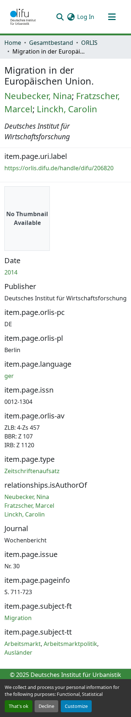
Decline (46, 706)
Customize (76, 706)
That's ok (18, 706)
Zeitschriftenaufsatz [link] (32, 471)
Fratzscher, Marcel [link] (29, 506)
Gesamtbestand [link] (51, 43)
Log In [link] (85, 17)
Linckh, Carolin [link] (67, 109)
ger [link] (9, 376)
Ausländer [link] (18, 652)
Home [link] (12, 43)
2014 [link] (10, 272)
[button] (23, 17)
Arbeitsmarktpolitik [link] (70, 644)
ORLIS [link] (89, 43)
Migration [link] (18, 618)
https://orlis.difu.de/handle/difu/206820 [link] (59, 168)
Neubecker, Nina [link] (38, 96)
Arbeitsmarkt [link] (22, 644)
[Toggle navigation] (112, 17)
